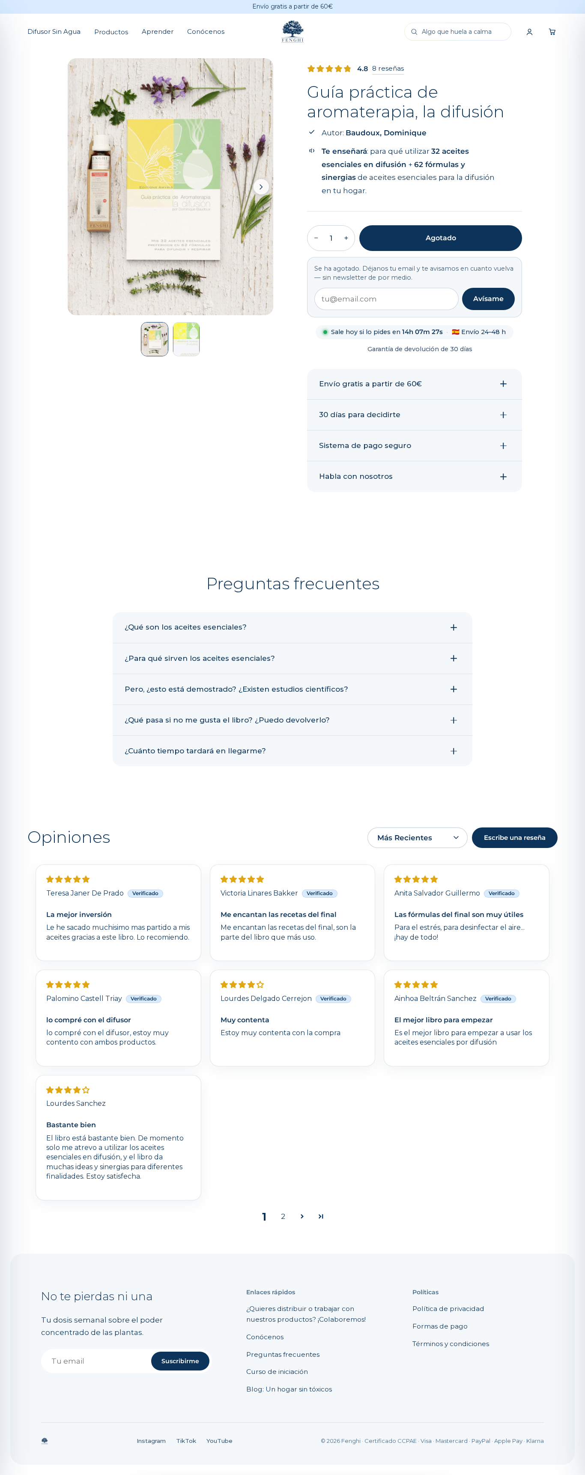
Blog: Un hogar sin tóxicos (289, 1389)
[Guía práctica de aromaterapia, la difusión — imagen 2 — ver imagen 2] (186, 339)
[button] (301, 1216)
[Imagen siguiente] (261, 186)
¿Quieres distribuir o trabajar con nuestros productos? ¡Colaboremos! (306, 1314)
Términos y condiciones (450, 1344)
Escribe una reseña (515, 838)
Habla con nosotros (356, 476)
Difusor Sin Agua (54, 31)
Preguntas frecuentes (282, 1354)
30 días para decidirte (359, 414)
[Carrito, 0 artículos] (552, 31)
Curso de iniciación (277, 1372)
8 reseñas (388, 68)
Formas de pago (440, 1326)
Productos (111, 32)
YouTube (219, 1440)
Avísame (488, 299)
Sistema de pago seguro (365, 445)
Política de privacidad (448, 1309)
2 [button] (283, 1216)
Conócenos (205, 31)
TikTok (186, 1440)
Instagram (151, 1440)
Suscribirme (180, 1361)
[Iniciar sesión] (529, 31)
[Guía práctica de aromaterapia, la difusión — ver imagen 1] (154, 339)
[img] (68, 879)
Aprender (157, 31)
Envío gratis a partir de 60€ (370, 383)
